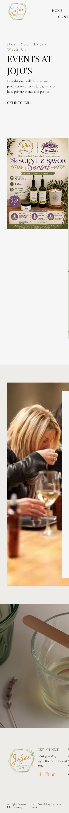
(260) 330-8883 (47, 756)
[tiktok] (53, 775)
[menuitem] (57, 10)
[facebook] (40, 775)
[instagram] (47, 775)
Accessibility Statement (49, 804)
